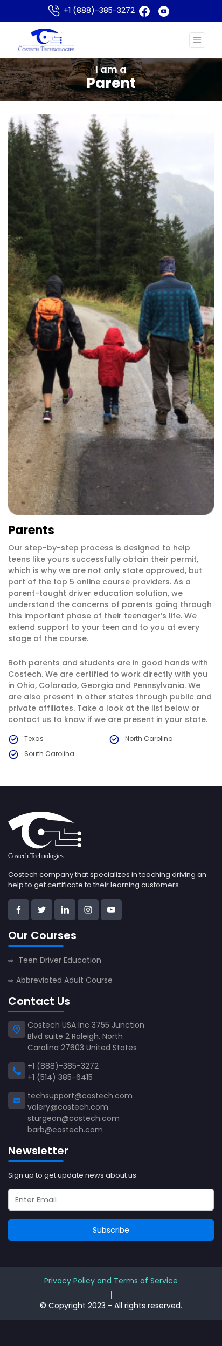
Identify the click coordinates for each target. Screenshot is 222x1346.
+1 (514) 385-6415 (60, 1077)
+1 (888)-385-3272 (98, 10)
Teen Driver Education (54, 960)
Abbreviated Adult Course (60, 980)
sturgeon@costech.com (73, 1118)
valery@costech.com (67, 1107)
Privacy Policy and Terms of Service (111, 1280)
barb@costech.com (65, 1129)
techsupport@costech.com (80, 1095)
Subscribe (111, 1230)
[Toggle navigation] (197, 40)
